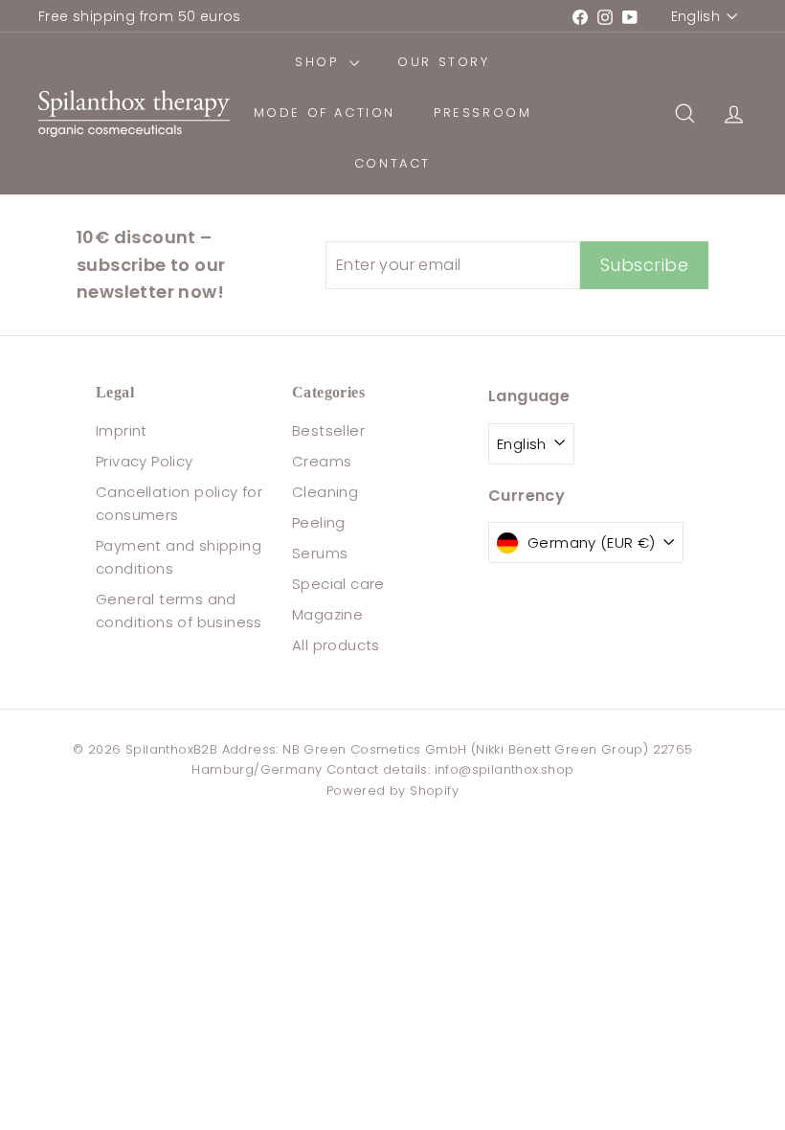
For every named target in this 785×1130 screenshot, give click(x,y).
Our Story (443, 62)
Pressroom (482, 112)
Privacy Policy (144, 461)
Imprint (121, 430)
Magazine (327, 614)
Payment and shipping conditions (178, 556)
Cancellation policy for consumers (179, 503)
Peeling (319, 522)
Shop (320, 62)
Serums (320, 553)
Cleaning (325, 492)
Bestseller (328, 430)
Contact (392, 163)
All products (336, 645)
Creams (321, 461)
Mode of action (324, 112)
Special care (338, 584)
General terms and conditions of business (179, 610)
